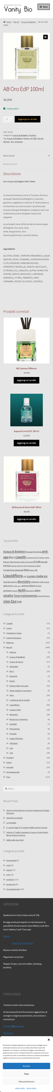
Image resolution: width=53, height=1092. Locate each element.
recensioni (11, 884)
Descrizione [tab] (9, 155)
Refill (22, 590)
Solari (9, 762)
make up (41, 576)
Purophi (15, 591)
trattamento (29, 596)
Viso (8, 777)
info (8, 874)
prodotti (10, 879)
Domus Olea (8, 562)
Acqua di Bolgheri (28, 22)
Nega (26, 1073)
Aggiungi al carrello (27, 119)
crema (46, 558)
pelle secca (17, 586)
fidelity (6, 936)
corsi (8, 865)
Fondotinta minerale (13, 570)
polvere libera (28, 585)
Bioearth (13, 676)
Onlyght (13, 724)
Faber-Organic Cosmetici (21, 690)
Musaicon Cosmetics (19, 719)
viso (6, 601)
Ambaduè (14, 666)
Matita (14, 582)
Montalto (24, 581)
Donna (26, 138)
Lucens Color (15, 709)
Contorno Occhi (32, 558)
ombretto (35, 582)
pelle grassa (44, 582)
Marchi (16, 22)
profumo (19, 141)
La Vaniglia (11, 822)
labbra (32, 570)
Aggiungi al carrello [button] (26, 380)
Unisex (47, 596)
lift (36, 570)
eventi (9, 870)
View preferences (26, 1081)
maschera (7, 582)
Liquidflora (13, 575)
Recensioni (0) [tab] (10, 164)
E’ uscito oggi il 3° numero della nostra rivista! (26, 827)
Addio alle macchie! (15, 840)
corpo (41, 557)
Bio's (12, 557)
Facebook (7, 1026)
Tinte (16, 596)
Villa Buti (14, 743)
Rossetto (30, 591)
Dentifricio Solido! (14, 818)
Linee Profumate (13, 638)
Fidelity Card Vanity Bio (22, 943)
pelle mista (8, 585)
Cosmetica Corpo (13, 633)
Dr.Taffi (33, 138)
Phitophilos (15, 729)
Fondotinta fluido (34, 566)
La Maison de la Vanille (20, 700)
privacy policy (20, 1088)
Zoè (19, 601)
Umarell (41, 596)
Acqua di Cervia (33, 551)
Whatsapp (8, 1033)
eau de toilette (17, 566)
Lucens (31, 576)
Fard (25, 566)
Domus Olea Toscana (23, 562)
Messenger (19, 1026)
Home (9, 22)
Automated (11, 860)
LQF (24, 576)
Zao (13, 601)
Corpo (9, 628)
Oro (12, 141)
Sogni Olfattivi (16, 738)
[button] (48, 1039)
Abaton (13, 652)
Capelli (9, 623)
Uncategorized (12, 772)
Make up (10, 642)
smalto (8, 596)
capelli (20, 557)
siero (37, 590)
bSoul (12, 681)
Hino (26, 570)
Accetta (26, 1066)
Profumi (32, 135)
